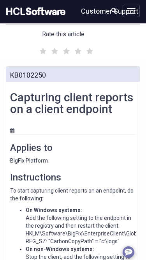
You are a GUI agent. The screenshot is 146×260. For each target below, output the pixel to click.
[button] (114, 10)
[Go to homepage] (34, 11)
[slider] (65, 50)
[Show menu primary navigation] (131, 11)
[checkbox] (42, 49)
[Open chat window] (128, 252)
